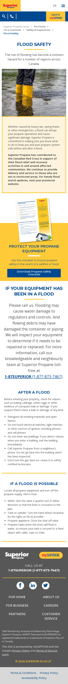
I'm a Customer (12, 30)
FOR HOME (17, 597)
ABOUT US (51, 597)
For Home (40, 26)
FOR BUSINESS (17, 605)
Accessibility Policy (34, 678)
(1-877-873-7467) (33, 376)
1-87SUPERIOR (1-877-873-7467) (34, 570)
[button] (4, 15)
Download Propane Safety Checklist (34, 273)
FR (54, 6)
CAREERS (51, 605)
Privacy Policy (49, 673)
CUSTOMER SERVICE (51, 616)
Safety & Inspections (38, 30)
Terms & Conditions (23, 673)
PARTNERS (17, 614)
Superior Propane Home (16, 26)
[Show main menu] (63, 6)
